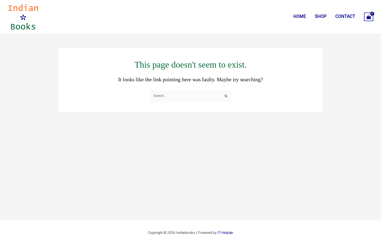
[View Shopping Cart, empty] (368, 17)
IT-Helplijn (225, 233)
